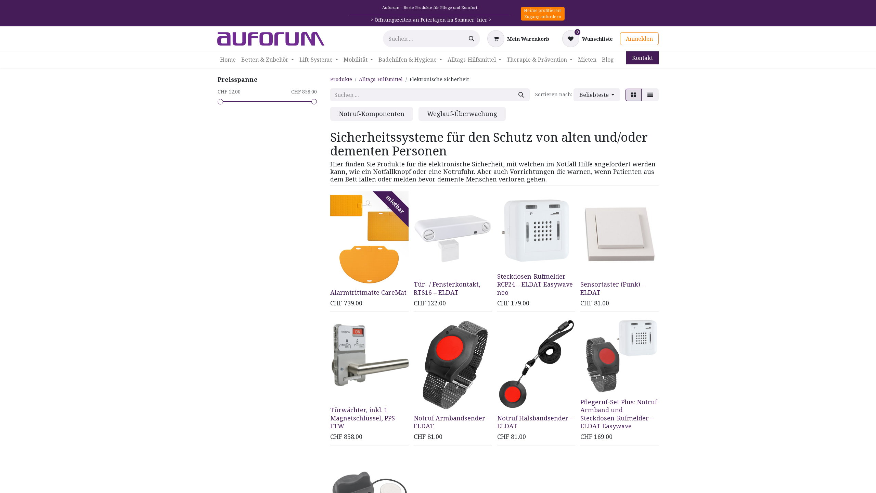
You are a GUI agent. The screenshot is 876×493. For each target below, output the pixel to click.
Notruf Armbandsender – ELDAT (452, 422)
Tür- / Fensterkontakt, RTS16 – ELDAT (447, 288)
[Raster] (633, 94)
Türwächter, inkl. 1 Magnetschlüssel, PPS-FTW (363, 418)
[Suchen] (471, 38)
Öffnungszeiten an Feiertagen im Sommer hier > (433, 19)
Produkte (341, 79)
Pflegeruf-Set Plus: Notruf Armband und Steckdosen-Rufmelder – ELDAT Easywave (618, 414)
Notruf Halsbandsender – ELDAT (535, 422)
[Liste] (650, 94)
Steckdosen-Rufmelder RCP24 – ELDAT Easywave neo (535, 284)
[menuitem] (228, 59)
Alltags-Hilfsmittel (381, 79)
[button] (597, 94)
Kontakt (642, 58)
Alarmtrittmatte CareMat (368, 292)
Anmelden (639, 38)
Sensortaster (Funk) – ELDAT (612, 288)
